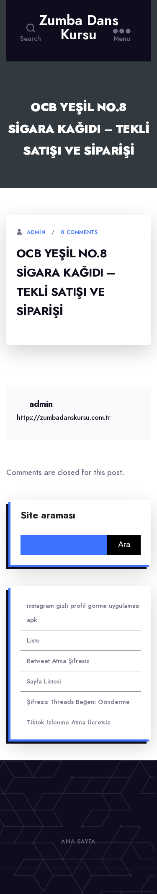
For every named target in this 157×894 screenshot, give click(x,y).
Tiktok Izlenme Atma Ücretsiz (69, 722)
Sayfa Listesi (44, 681)
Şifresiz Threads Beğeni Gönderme (78, 701)
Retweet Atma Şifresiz (58, 660)
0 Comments (79, 232)
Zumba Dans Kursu (78, 27)
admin (36, 232)
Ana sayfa (78, 841)
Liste (33, 640)
